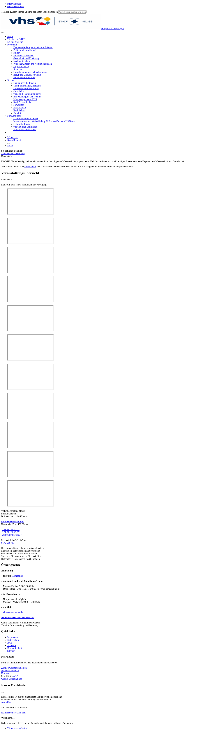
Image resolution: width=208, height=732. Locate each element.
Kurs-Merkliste (14, 140)
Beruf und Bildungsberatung (27, 74)
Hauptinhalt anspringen (112, 28)
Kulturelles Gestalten (23, 55)
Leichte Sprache (15, 42)
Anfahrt (17, 113)
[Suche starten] (2, 12)
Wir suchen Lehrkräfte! (24, 129)
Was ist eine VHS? (16, 39)
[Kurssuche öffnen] (8, 143)
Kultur (16, 53)
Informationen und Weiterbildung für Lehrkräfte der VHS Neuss (44, 121)
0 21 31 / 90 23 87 (10, 532)
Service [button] (10, 80)
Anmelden (6, 702)
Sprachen (17, 69)
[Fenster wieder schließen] (2, 692)
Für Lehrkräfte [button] (14, 115)
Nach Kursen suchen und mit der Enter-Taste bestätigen (31, 11)
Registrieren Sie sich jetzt (13, 712)
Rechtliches (19, 110)
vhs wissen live (17, 153)
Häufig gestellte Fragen (24, 83)
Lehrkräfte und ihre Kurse (25, 118)
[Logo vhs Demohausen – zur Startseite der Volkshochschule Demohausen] (51, 28)
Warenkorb (12, 137)
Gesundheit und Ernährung (26, 58)
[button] (14, 667)
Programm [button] (12, 44)
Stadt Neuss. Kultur (22, 102)
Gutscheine (18, 91)
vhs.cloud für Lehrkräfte (25, 126)
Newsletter (18, 105)
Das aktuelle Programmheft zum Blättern (33, 47)
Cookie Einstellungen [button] (11, 678)
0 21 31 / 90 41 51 (10, 529)
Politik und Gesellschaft (24, 50)
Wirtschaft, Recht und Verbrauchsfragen (32, 63)
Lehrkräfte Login (21, 124)
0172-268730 (7, 543)
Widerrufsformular (10, 670)
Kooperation (30, 166)
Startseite (5, 153)
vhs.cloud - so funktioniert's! (27, 94)
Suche (10, 145)
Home (10, 36)
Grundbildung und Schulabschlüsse (30, 72)
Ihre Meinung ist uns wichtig (27, 96)
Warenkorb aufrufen (17, 728)
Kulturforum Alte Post (24, 77)
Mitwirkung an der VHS (25, 99)
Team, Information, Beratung (27, 85)
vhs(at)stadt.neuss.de (12, 535)
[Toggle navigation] (2, 32)
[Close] (13, 718)
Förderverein (19, 107)
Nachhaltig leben (21, 61)
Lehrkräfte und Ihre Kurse (26, 88)
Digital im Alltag (21, 66)
